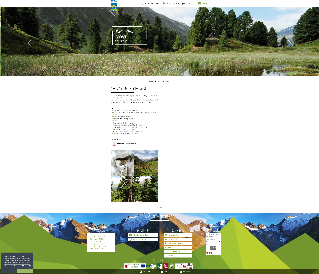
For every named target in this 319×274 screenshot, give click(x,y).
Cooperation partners (175, 243)
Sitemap (171, 256)
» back (159, 208)
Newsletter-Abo (173, 235)
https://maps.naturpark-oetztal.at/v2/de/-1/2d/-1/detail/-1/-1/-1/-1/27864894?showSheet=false (179, 90)
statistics (18, 266)
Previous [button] (29, 43)
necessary (9, 266)
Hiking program (172, 4)
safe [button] (9, 271)
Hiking (168, 81)
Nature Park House (151, 4)
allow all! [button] (25, 271)
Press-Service (172, 239)
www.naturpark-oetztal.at (98, 249)
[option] (159, 40)
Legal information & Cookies (178, 251)
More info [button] (25, 262)
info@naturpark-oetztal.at (98, 246)
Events (188, 4)
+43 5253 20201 (96, 244)
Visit (159, 81)
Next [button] (289, 43)
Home (151, 81)
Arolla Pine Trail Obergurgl (126, 143)
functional (26, 266)
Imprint (170, 247)
